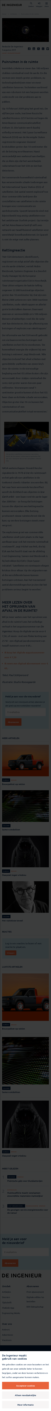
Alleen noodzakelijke (25, 1395)
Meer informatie (25, 1404)
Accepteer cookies (25, 1385)
